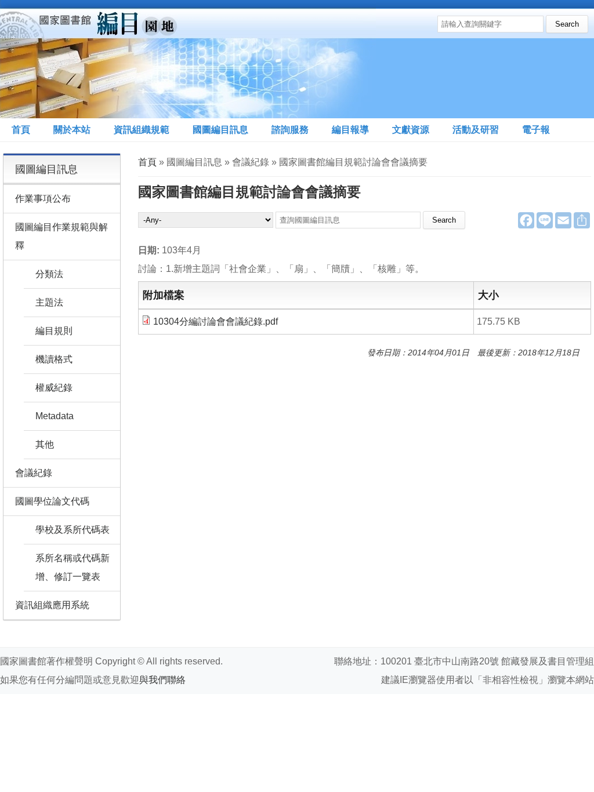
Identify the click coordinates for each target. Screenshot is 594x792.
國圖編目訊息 (220, 130)
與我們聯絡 (162, 680)
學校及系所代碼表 (72, 530)
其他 (44, 444)
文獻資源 (410, 130)
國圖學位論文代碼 (52, 501)
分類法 (49, 274)
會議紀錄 (33, 473)
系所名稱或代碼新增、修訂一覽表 (72, 567)
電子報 (536, 130)
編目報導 (350, 130)
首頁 (21, 130)
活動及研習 (475, 130)
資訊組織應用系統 (52, 605)
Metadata (54, 416)
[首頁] (188, 59)
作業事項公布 (43, 199)
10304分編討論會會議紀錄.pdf (215, 321)
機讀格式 (54, 359)
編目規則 (54, 331)
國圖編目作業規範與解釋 (61, 236)
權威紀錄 (54, 388)
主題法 (49, 302)
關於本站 (71, 130)
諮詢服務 (290, 130)
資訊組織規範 (141, 130)
